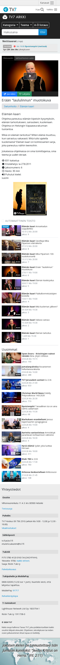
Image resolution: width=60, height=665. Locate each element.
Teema (25, 25)
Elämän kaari (27, 106)
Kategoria (9, 25)
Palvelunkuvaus (9, 569)
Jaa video (10, 94)
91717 (16, 590)
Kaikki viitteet (23, 560)
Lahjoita (26, 94)
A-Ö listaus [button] (41, 25)
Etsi (42, 32)
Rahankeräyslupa (10, 596)
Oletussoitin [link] (8, 58)
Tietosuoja (7, 508)
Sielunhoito (10, 106)
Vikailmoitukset (9, 528)
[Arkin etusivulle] (14, 16)
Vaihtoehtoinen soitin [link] (25, 58)
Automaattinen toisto (20, 220)
